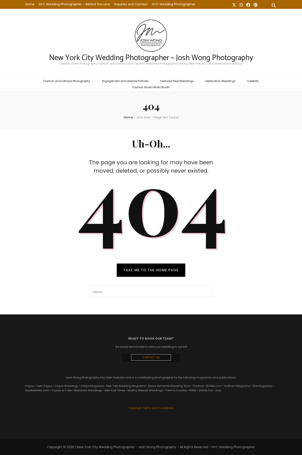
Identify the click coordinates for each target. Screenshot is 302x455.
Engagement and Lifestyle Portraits (125, 81)
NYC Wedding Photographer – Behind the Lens (74, 4)
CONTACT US (151, 357)
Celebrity (253, 81)
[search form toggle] (274, 5)
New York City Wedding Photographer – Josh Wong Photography (151, 58)
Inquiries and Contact (131, 4)
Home (29, 4)
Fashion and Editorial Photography (66, 81)
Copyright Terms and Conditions (151, 408)
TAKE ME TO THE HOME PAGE (151, 270)
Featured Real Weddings (177, 81)
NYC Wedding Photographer (173, 4)
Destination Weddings (220, 81)
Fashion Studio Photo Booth (151, 87)
